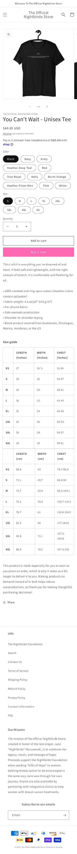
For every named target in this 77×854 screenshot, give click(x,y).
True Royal (14, 177)
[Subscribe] (64, 815)
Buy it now (38, 252)
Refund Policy (16, 689)
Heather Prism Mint (20, 185)
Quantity (8, 218)
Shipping (7, 133)
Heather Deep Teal (19, 168)
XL (44, 201)
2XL (57, 201)
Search (12, 653)
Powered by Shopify (54, 847)
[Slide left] (29, 106)
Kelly (34, 177)
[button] (5, 14)
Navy (27, 159)
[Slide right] (47, 106)
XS (38, 210)
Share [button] (11, 602)
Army (44, 159)
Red (44, 168)
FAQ (10, 715)
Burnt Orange (57, 177)
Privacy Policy (16, 697)
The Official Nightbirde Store (33, 847)
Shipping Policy (17, 679)
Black (10, 159)
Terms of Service (18, 671)
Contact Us (15, 662)
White (63, 185)
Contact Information (21, 706)
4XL (24, 210)
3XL (9, 210)
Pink (46, 185)
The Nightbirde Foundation (25, 644)
